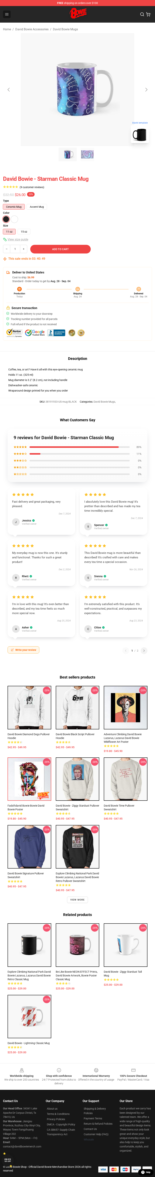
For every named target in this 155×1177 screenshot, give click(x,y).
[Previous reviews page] (125, 650)
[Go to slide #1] (68, 154)
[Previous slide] (9, 90)
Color (6, 212)
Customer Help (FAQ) (96, 1134)
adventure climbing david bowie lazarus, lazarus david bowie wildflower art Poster (123, 738)
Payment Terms (93, 1118)
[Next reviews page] (144, 650)
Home (7, 29)
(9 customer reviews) (32, 187)
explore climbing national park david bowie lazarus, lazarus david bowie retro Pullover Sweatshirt (77, 877)
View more (77, 899)
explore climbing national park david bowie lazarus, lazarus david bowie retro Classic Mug (29, 975)
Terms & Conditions (58, 1113)
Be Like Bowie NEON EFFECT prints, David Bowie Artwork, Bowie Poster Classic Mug (77, 975)
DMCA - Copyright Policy (61, 1124)
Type (6, 200)
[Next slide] (146, 90)
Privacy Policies (56, 1119)
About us (52, 1108)
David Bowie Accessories (32, 29)
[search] (142, 14)
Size (5, 225)
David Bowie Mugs (65, 29)
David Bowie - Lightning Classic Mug (29, 1043)
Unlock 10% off (7, 1160)
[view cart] (148, 14)
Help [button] (148, 1172)
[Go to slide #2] (87, 154)
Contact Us (90, 1128)
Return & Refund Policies (98, 1123)
